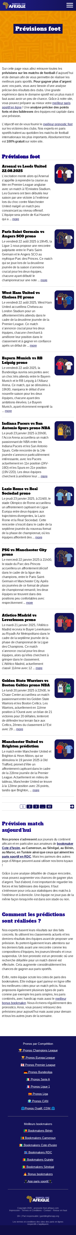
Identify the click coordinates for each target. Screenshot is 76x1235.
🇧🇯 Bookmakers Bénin (38, 1130)
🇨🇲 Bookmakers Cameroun (38, 1137)
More (15, 219)
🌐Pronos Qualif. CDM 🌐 (38, 1108)
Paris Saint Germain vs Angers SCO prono (23, 234)
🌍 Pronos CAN (38, 1101)
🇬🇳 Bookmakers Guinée (38, 1159)
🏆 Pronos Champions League (38, 1050)
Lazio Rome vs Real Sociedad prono (20, 491)
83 (49, 806)
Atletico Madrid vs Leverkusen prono (19, 617)
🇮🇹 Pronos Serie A (38, 1079)
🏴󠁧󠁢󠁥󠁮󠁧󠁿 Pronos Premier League (38, 1064)
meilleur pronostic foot (57, 124)
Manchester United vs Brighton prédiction (22, 744)
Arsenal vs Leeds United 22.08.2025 (24, 168)
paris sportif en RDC (16, 856)
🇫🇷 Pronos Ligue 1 (38, 1086)
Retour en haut (60, 1210)
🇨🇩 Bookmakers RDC (38, 1152)
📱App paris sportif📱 (38, 1181)
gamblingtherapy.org (49, 1216)
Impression (14, 1210)
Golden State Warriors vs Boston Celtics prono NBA (26, 683)
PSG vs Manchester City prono (24, 552)
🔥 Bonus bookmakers (38, 1174)
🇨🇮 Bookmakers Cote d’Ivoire (38, 1145)
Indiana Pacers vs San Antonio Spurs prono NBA (26, 425)
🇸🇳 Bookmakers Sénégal (38, 1166)
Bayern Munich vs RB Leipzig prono (22, 360)
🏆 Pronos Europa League (38, 1057)
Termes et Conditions (32, 1210)
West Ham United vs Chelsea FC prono (21, 295)
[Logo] (14, 5)
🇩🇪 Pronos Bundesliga (38, 1072)
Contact (47, 1210)
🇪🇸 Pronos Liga (38, 1093)
